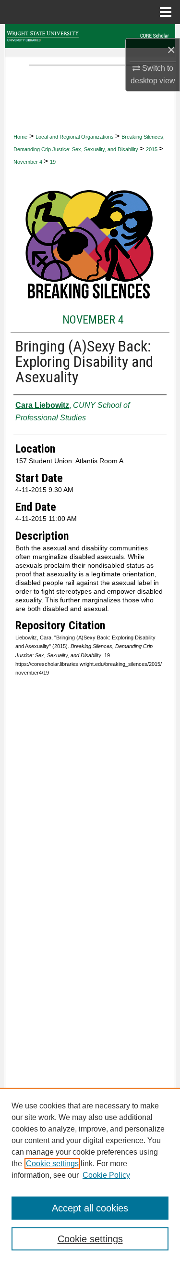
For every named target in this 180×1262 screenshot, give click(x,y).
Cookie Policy (106, 1175)
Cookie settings (52, 1163)
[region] (90, 1175)
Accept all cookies (90, 1208)
